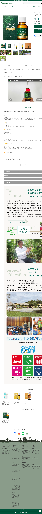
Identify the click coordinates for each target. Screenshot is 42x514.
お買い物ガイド (15, 446)
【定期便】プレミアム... (6, 420)
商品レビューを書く (28, 164)
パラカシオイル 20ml (16, 402)
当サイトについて (35, 446)
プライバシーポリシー (6, 446)
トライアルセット (19, 6)
